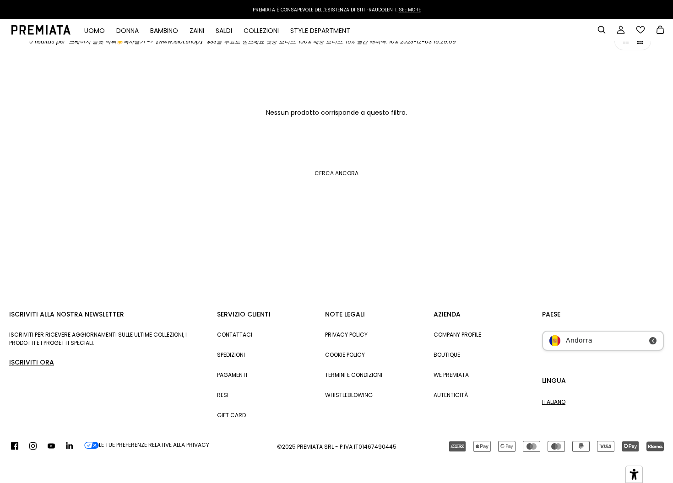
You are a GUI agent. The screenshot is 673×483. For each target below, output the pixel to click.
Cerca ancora (336, 173)
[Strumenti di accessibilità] (634, 474)
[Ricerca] (601, 30)
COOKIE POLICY (345, 355)
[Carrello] (660, 30)
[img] (14, 446)
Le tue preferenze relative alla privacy (154, 445)
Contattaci (234, 334)
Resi (222, 395)
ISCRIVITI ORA (31, 362)
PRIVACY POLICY (346, 334)
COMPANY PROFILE (457, 334)
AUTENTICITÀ (451, 395)
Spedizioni (231, 355)
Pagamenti (232, 375)
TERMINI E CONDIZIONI (353, 375)
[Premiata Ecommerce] (41, 32)
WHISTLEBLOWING (349, 395)
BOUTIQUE (447, 355)
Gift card (231, 415)
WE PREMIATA (451, 375)
